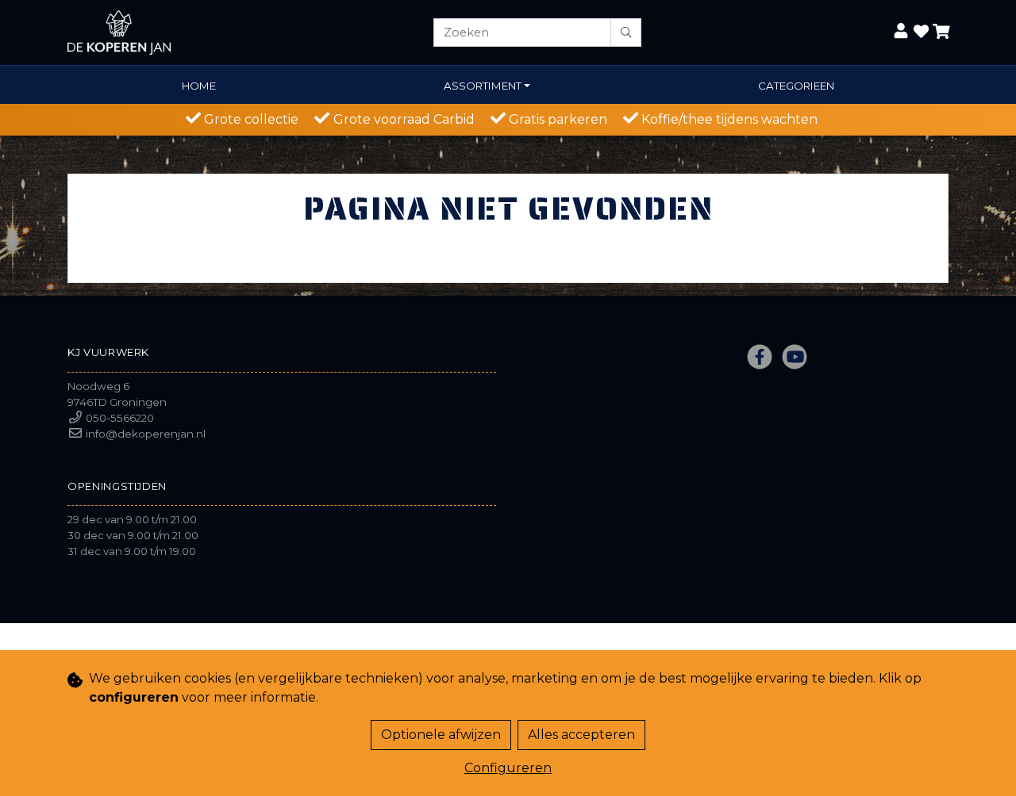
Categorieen (796, 85)
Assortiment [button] (482, 85)
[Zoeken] (625, 32)
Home (199, 85)
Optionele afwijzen (441, 734)
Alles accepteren (581, 734)
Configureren (508, 767)
